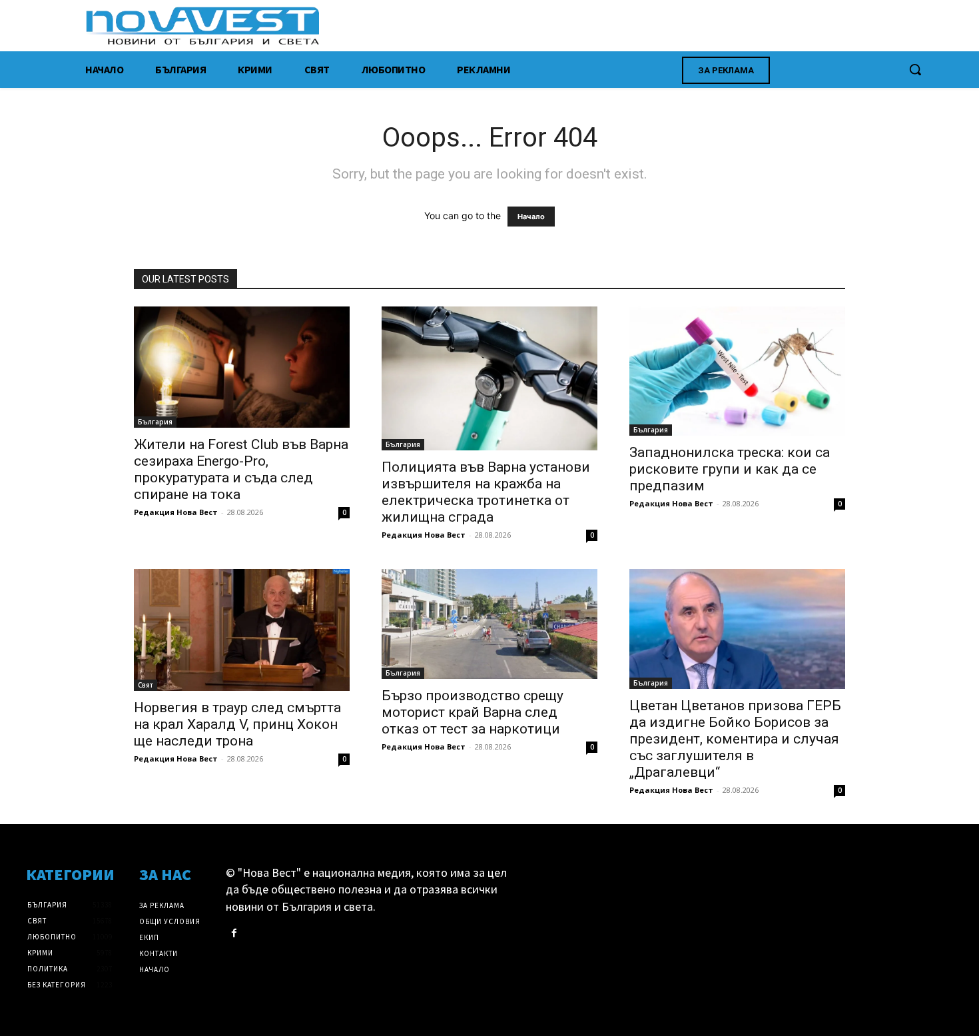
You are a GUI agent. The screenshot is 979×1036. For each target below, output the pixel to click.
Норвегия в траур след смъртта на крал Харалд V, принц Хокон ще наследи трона (237, 724)
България (155, 421)
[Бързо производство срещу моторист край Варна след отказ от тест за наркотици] (489, 624)
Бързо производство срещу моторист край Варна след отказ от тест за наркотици (472, 712)
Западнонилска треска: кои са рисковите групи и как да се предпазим (729, 469)
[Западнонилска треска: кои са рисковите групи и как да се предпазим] (737, 371)
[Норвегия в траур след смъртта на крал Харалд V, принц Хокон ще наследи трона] (242, 630)
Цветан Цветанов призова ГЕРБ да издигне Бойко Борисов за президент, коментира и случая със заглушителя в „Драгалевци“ (735, 739)
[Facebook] (234, 933)
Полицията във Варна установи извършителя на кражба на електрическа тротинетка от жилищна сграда (486, 492)
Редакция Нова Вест (176, 512)
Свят (145, 685)
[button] (915, 69)
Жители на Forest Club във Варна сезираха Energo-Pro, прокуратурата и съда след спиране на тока (241, 469)
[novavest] (524, 26)
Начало (531, 216)
